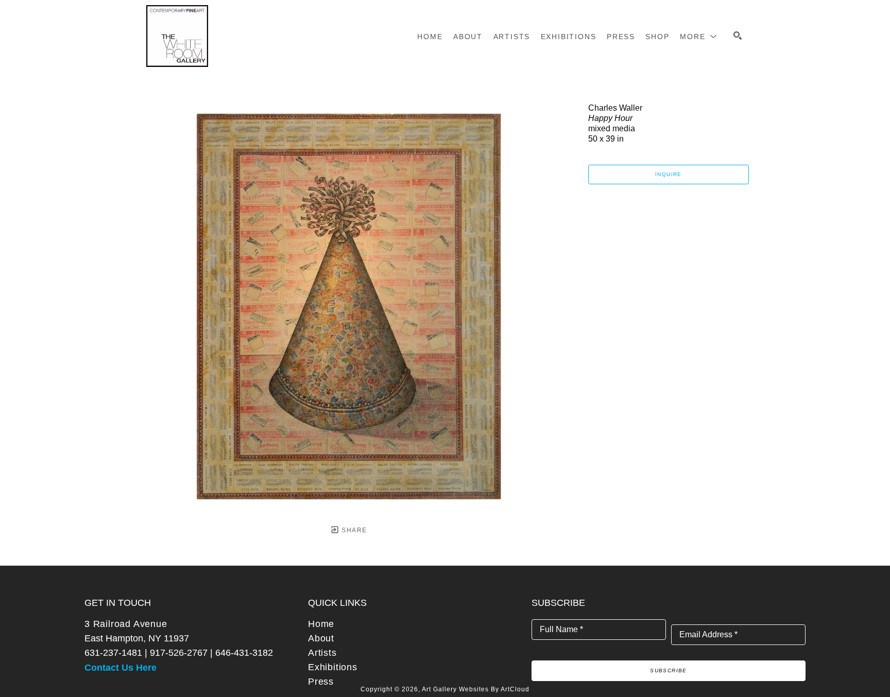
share (353, 530)
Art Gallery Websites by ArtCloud (475, 689)
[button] (698, 36)
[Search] (737, 35)
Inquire (668, 174)
